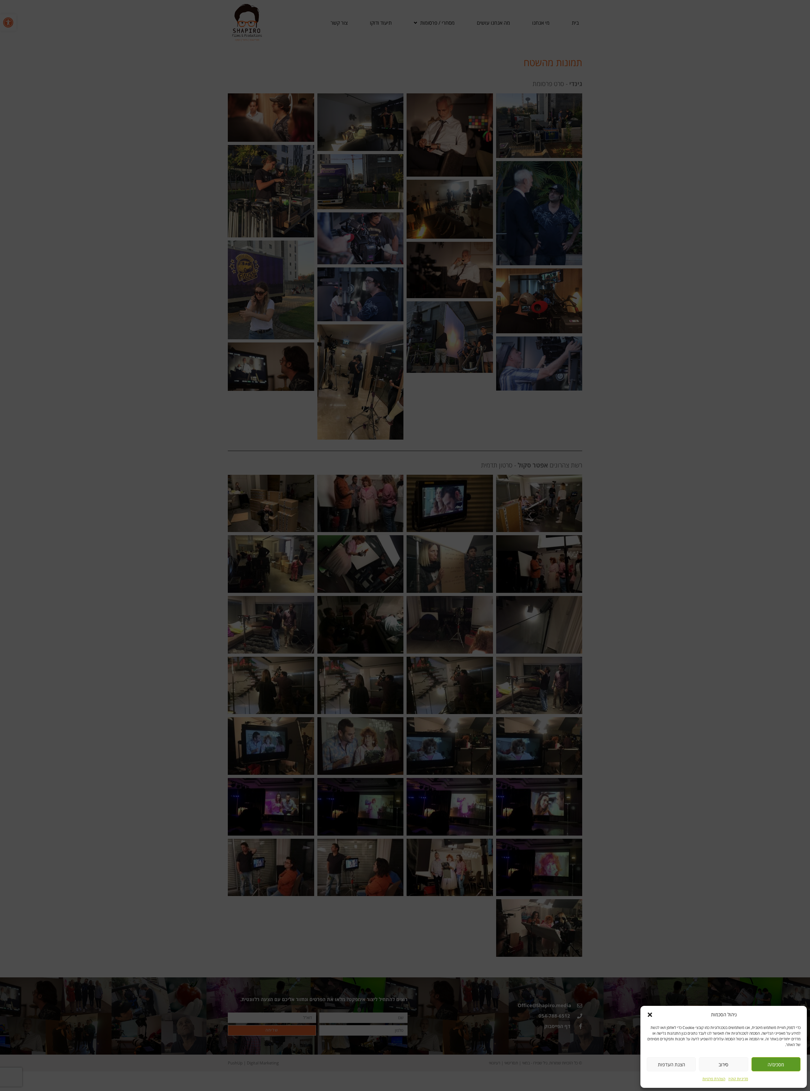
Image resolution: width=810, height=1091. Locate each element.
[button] (650, 1015)
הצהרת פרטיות (713, 1079)
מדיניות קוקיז (738, 1079)
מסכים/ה (776, 1064)
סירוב (723, 1064)
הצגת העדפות (671, 1064)
